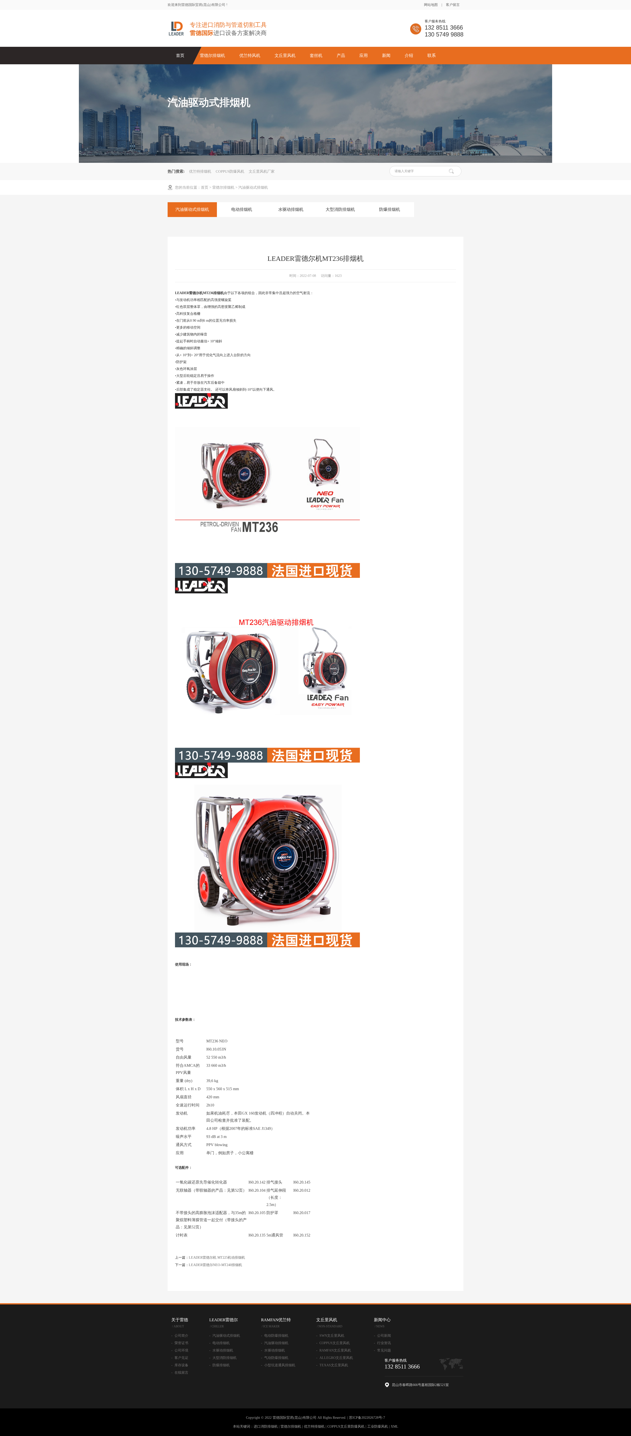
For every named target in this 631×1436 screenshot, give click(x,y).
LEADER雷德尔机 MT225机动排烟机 (217, 1257)
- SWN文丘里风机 (330, 1335)
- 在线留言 (179, 1372)
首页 (180, 55)
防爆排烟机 (389, 209)
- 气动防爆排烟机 (274, 1358)
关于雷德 (179, 1323)
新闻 (386, 55)
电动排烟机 (241, 209)
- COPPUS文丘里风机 (333, 1343)
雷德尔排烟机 (212, 55)
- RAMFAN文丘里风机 (333, 1350)
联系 (431, 55)
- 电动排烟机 (219, 1343)
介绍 (409, 55)
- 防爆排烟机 (219, 1365)
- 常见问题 (382, 1350)
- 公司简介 (179, 1335)
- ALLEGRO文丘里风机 (334, 1358)
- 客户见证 (179, 1358)
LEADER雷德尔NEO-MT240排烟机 (215, 1265)
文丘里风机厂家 (262, 171)
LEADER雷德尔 (223, 1323)
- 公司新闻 (382, 1335)
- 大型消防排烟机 (223, 1358)
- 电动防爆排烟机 (274, 1335)
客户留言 (453, 5)
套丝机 (316, 55)
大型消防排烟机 (340, 209)
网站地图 (431, 5)
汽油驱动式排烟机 (253, 187)
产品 (341, 55)
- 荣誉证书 (179, 1343)
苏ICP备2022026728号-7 (367, 1417)
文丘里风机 (285, 55)
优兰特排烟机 (200, 171)
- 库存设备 (179, 1365)
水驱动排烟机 (290, 209)
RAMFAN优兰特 (276, 1323)
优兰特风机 (249, 55)
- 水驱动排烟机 (221, 1350)
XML (394, 1426)
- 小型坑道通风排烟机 (278, 1365)
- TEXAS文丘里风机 (332, 1365)
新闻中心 (382, 1323)
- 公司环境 (179, 1350)
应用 (363, 55)
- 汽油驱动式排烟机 (224, 1335)
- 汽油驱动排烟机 (274, 1343)
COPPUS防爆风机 (230, 171)
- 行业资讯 (382, 1343)
